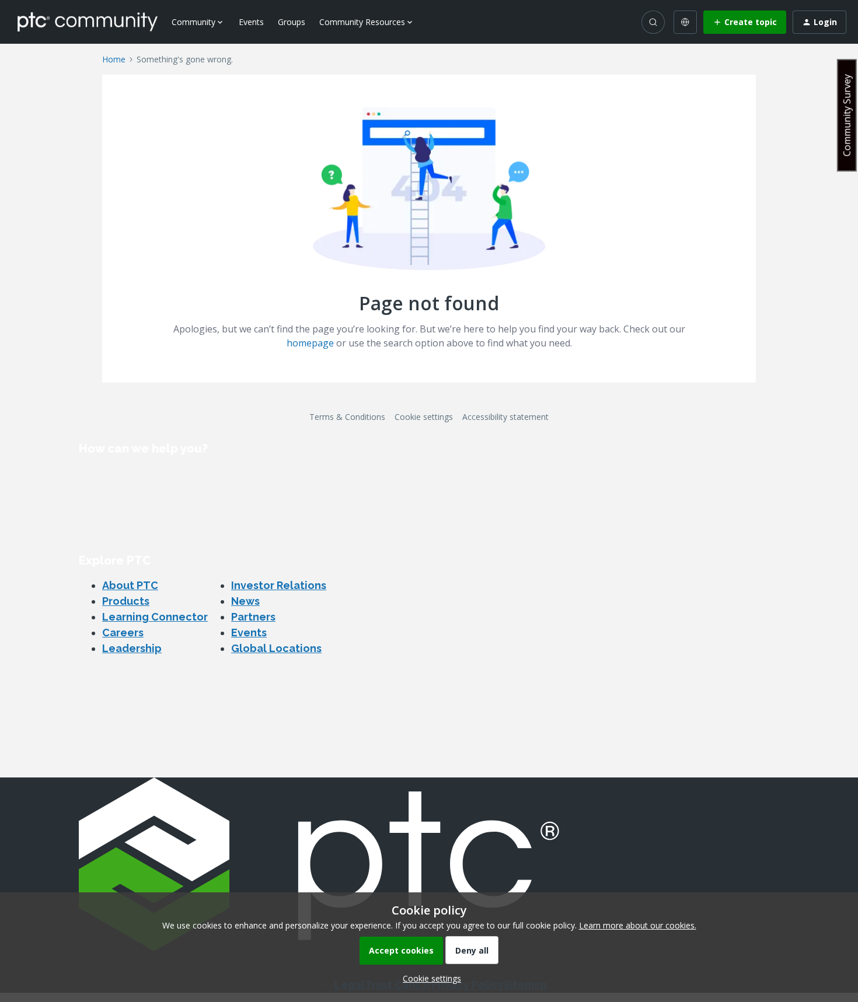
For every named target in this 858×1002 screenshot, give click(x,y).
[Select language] (685, 22)
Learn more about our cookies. (637, 925)
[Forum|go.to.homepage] (88, 21)
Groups (291, 21)
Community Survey (846, 115)
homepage (310, 343)
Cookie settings (424, 416)
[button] (744, 22)
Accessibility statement (505, 416)
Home (113, 59)
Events (251, 21)
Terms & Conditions (347, 416)
